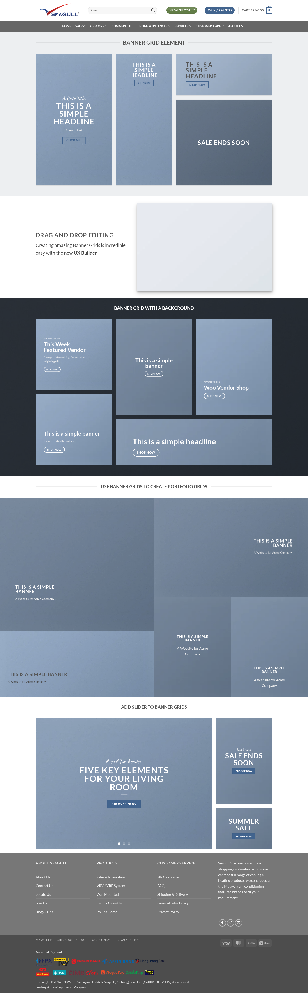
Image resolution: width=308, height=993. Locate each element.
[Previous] (45, 784)
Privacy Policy (168, 911)
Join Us (41, 903)
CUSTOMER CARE (208, 26)
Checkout (65, 939)
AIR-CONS (97, 26)
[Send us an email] (238, 923)
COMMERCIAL (122, 26)
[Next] (203, 784)
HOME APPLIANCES (153, 26)
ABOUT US (235, 26)
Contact (106, 939)
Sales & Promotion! (111, 877)
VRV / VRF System (111, 885)
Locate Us (43, 894)
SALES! (80, 26)
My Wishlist (45, 939)
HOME (66, 26)
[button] (220, 10)
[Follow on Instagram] (230, 923)
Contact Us (44, 885)
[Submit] (153, 10)
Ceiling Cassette (109, 903)
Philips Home (107, 911)
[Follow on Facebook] (222, 923)
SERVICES (181, 26)
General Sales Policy (172, 903)
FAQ (161, 885)
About (81, 939)
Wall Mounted (108, 894)
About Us (43, 877)
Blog (93, 939)
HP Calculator (168, 877)
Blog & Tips (44, 911)
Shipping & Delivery (172, 894)
